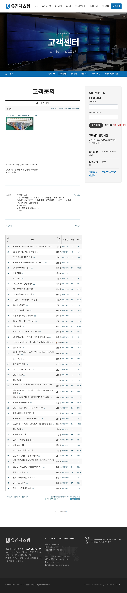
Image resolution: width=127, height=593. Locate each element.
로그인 (117, 584)
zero (79, 511)
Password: (95, 112)
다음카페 (87, 584)
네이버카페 (98, 584)
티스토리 (108, 584)
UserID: (93, 102)
